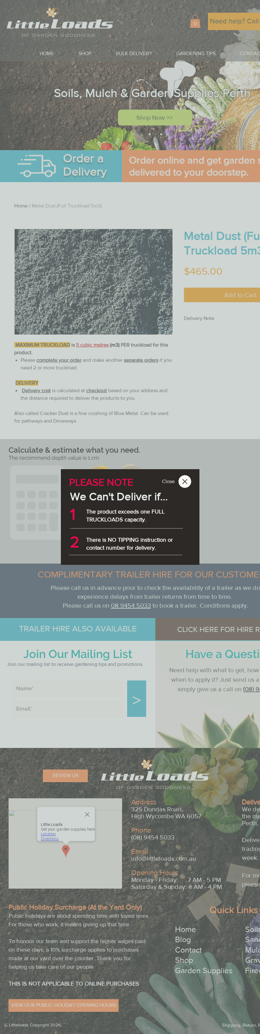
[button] (168, 481)
